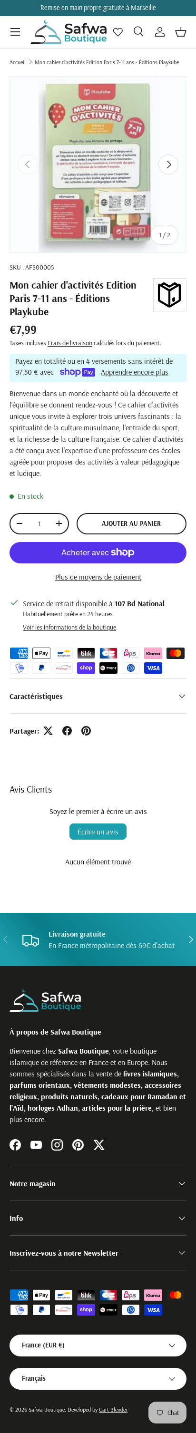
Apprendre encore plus (134, 372)
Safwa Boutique (47, 1409)
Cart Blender (113, 1409)
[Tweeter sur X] (48, 730)
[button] (180, 31)
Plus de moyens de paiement (98, 576)
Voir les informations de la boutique (69, 627)
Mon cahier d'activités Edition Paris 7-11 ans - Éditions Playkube (107, 62)
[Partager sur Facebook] (67, 730)
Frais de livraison (70, 343)
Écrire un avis (98, 831)
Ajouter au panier (131, 523)
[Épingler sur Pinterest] (86, 730)
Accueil (18, 62)
